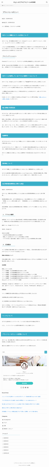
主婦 (5, 425)
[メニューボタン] (2, 2)
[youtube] (25, 387)
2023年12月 (6, 453)
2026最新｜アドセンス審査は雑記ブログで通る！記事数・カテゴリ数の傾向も (20, 411)
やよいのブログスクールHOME (24, 2)
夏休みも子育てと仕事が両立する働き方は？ (12, 407)
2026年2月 (6, 447)
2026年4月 (6, 441)
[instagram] (23, 387)
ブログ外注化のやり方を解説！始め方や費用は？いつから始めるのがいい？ (19, 400)
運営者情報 (24, 383)
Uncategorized (7, 419)
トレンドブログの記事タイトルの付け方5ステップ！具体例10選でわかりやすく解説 (21, 396)
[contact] (28, 387)
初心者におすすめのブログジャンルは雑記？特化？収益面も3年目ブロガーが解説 (20, 404)
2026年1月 (6, 450)
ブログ (5, 422)
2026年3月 (6, 444)
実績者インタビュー (8, 428)
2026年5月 (6, 438)
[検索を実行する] (45, 352)
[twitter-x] (21, 387)
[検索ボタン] (47, 2)
